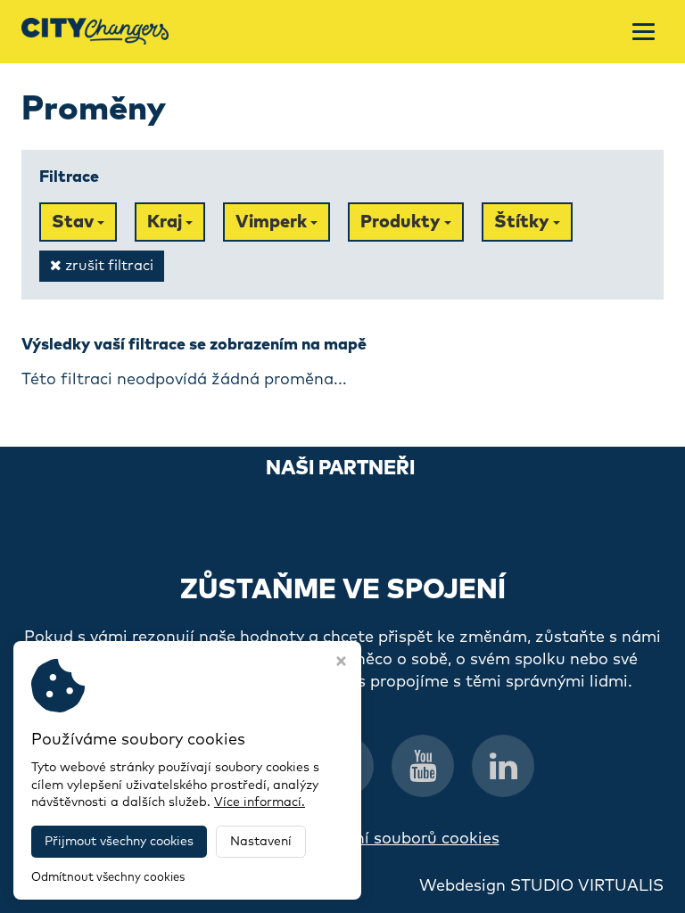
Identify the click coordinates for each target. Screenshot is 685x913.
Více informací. (259, 802)
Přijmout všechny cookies (119, 841)
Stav (74, 222)
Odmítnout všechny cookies (108, 878)
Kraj (166, 222)
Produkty (402, 222)
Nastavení (261, 841)
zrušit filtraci (107, 266)
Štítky (523, 222)
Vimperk (272, 222)
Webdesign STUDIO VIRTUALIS (541, 886)
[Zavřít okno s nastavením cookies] (341, 663)
